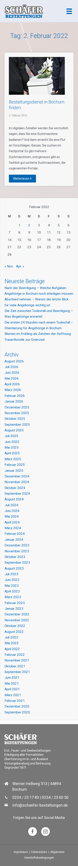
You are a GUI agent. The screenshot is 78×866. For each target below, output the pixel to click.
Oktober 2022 (15, 626)
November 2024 (17, 482)
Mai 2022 (12, 643)
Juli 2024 (11, 505)
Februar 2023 (15, 603)
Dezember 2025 (17, 407)
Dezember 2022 (17, 614)
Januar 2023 (14, 609)
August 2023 (14, 568)
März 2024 (13, 528)
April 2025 (12, 453)
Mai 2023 (12, 586)
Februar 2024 (15, 534)
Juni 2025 (12, 442)
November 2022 (17, 620)
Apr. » (20, 266)
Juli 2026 (11, 367)
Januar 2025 (14, 471)
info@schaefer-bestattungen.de (40, 805)
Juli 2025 (11, 436)
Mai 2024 (12, 516)
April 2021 (12, 689)
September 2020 (17, 712)
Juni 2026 (12, 373)
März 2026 (13, 390)
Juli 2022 (11, 637)
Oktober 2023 (15, 557)
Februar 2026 (15, 396)
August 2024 (14, 499)
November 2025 (17, 413)
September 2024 (17, 494)
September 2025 (17, 425)
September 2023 (17, 563)
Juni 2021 (12, 678)
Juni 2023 (12, 580)
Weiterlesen (21, 178)
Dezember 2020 (17, 706)
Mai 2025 (12, 447)
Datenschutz (39, 852)
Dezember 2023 (17, 545)
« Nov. (9, 266)
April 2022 (12, 649)
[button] (32, 831)
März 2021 (13, 695)
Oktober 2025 (15, 419)
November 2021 (17, 660)
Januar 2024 (14, 540)
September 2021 (17, 672)
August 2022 (14, 632)
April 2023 (12, 591)
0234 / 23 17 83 (25, 797)
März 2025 (13, 459)
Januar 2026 (14, 401)
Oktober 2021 (15, 666)
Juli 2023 (11, 574)
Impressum (21, 852)
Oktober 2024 (15, 488)
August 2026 (14, 361)
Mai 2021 (12, 683)
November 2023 (17, 551)
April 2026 (12, 384)
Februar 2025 (15, 465)
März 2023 (13, 597)
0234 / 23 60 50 (55, 797)
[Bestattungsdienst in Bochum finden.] (37, 75)
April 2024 (12, 522)
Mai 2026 (12, 378)
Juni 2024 (12, 511)
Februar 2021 (15, 701)
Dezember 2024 (17, 476)
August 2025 (14, 430)
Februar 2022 (15, 655)
